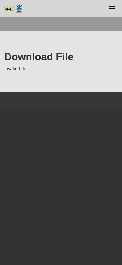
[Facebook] (5, 121)
